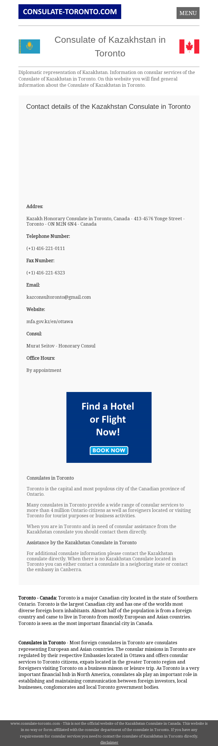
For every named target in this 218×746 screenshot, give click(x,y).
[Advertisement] (109, 154)
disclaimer (109, 742)
